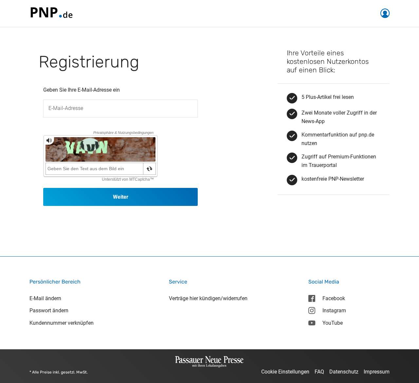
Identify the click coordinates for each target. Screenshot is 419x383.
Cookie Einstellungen (285, 372)
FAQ (319, 372)
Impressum (377, 372)
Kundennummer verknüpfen (61, 323)
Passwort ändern (48, 310)
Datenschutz (343, 372)
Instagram (334, 310)
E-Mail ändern (45, 298)
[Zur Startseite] (51, 13)
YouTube (332, 323)
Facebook (333, 298)
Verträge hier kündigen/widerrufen (208, 298)
